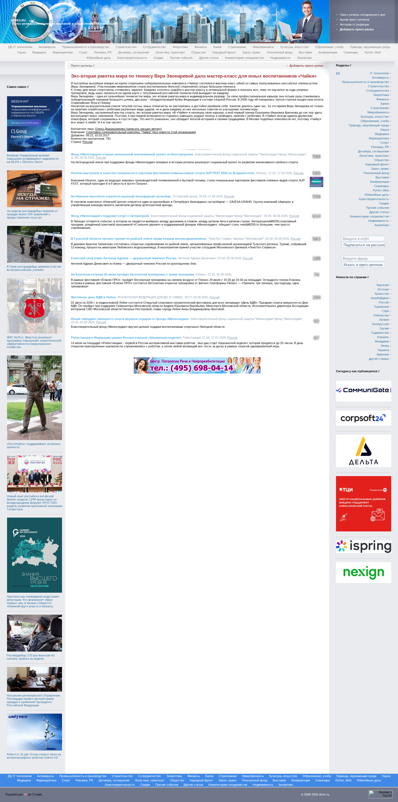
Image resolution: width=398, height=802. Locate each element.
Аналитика (304, 57)
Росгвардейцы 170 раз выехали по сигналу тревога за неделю (30, 657)
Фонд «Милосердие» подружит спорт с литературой (110, 215)
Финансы (200, 47)
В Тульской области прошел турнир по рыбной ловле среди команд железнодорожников (138, 238)
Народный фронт (224, 52)
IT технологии (20, 47)
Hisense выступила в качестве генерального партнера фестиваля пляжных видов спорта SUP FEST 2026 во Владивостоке (162, 173)
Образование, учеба (329, 47)
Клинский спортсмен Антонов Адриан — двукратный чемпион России (124, 258)
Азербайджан (380, 298)
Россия (88, 141)
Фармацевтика (63, 52)
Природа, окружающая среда (370, 47)
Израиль (383, 337)
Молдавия (382, 341)
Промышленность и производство (85, 47)
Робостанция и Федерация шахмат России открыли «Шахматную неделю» (126, 337)
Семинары (351, 52)
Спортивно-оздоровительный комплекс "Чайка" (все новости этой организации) (141, 132)
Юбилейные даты (99, 57)
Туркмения (381, 306)
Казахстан (382, 293)
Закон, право (251, 52)
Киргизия (383, 285)
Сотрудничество (154, 47)
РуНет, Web (373, 52)
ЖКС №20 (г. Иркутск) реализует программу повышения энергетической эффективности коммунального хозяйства (34, 342)
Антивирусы (47, 47)
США (385, 311)
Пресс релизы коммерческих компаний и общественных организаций (64, 23)
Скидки (158, 57)
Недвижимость (280, 57)
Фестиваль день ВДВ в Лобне (93, 297)
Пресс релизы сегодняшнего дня (362, 14)
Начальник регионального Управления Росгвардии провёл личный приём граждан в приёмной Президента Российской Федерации (33, 700)
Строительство (126, 47)
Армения (383, 354)
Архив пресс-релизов (354, 19)
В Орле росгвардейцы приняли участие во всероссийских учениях (34, 268)
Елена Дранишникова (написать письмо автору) (128, 128)
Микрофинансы (263, 47)
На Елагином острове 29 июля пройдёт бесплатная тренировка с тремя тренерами (132, 274)
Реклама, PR (103, 52)
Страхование (237, 47)
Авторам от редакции (354, 24)
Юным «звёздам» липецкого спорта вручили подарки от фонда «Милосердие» (130, 318)
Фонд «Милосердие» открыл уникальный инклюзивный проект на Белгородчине (132, 154)
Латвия (384, 319)
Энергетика (180, 47)
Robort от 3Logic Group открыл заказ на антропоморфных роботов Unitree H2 (34, 756)
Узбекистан (381, 315)
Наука (21, 52)
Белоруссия (380, 324)
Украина (383, 350)
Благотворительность (132, 57)
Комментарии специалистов (244, 57)
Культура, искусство (294, 47)
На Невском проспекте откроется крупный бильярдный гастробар (121, 196)
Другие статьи (208, 57)
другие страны (379, 358)
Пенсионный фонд (279, 52)
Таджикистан (380, 332)
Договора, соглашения (133, 52)
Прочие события (181, 57)
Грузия (384, 328)
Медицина (39, 52)
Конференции (327, 52)
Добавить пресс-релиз (306, 65)
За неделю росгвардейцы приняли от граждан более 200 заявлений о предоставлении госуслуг (32, 214)
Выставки (305, 52)
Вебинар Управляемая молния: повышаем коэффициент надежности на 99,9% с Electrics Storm (32, 158)
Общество (198, 52)
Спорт (83, 52)
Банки (217, 47)
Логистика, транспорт (170, 52)
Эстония (383, 289)
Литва (385, 345)
